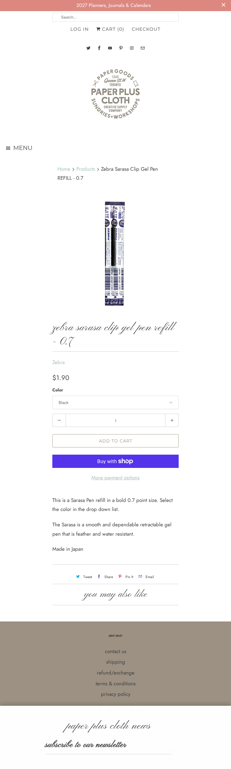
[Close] (226, 712)
